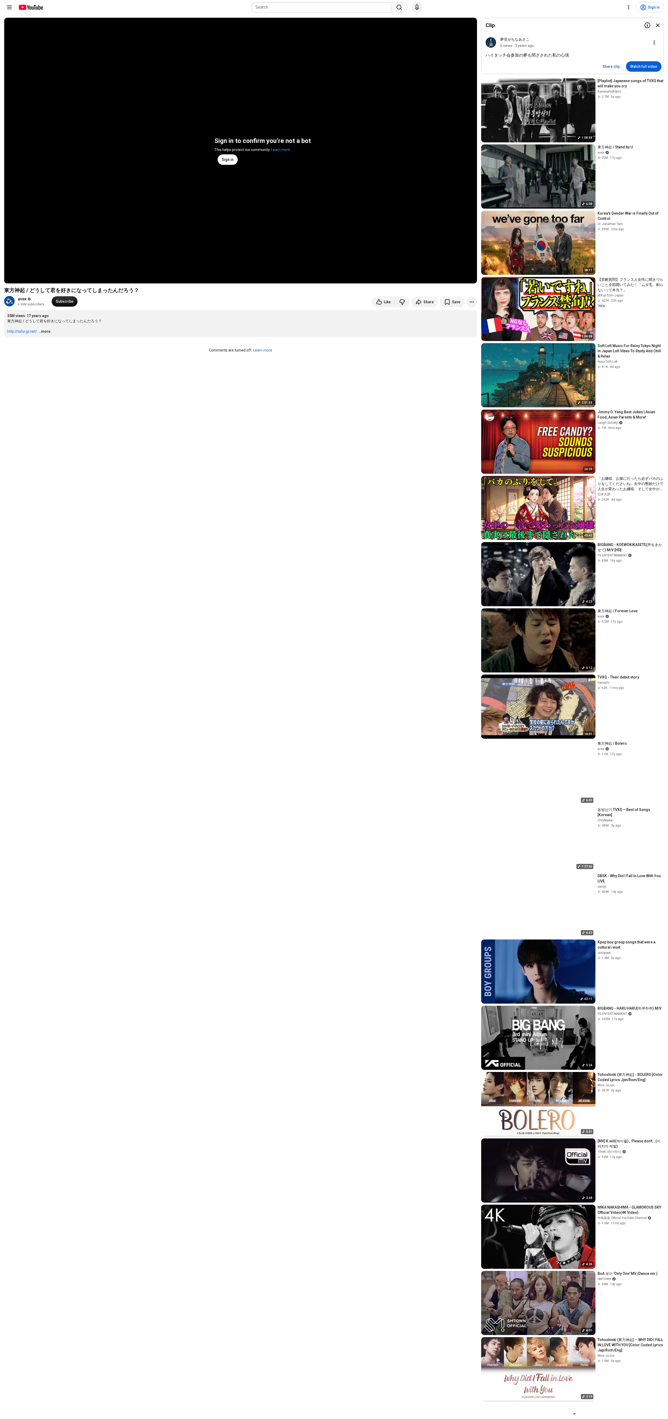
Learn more (280, 150)
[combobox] (322, 7)
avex (22, 298)
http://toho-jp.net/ (22, 331)
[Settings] (628, 7)
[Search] (399, 7)
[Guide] (9, 7)
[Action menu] (654, 42)
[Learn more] (647, 25)
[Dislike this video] (402, 302)
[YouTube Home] (31, 7)
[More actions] (472, 302)
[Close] (658, 25)
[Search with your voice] (417, 7)
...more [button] (44, 331)
